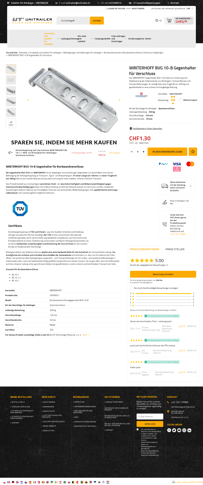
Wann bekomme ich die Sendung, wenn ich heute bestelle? (178, 186)
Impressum (79, 402)
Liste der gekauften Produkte (52, 416)
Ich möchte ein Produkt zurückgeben (22, 417)
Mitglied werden (147, 396)
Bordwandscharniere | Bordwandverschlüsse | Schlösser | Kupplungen (133, 52)
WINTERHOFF (176, 93)
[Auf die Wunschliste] (193, 152)
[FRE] (9, 482)
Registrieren (138, 8)
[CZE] (26, 482)
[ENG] (17, 482)
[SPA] (30, 482)
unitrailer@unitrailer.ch (78, 3)
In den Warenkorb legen (167, 151)
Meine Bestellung (21, 397)
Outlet (148, 38)
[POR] (82, 482)
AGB (76, 417)
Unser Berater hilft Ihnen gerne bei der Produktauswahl (178, 224)
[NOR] (47, 482)
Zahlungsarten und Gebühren (82, 411)
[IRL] (56, 482)
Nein (192, 326)
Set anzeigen (114, 153)
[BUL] (99, 482)
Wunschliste (49, 411)
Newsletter (48, 431)
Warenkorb (48, 407)
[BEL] (73, 482)
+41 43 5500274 (113, 3)
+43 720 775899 (177, 234)
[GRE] (103, 482)
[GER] (13, 482)
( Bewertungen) (190, 100)
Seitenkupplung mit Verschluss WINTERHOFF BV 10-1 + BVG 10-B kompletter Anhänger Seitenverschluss (41, 152)
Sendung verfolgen (21, 407)
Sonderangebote (136, 38)
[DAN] (39, 482)
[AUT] (60, 482)
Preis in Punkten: (177, 200)
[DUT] (21, 482)
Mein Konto (49, 397)
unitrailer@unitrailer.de (183, 407)
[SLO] (69, 482)
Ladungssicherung (69, 38)
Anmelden (150, 423)
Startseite (23, 52)
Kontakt (175, 3)
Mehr (85, 334)
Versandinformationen (85, 406)
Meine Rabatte (49, 426)
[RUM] (43, 482)
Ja (183, 326)
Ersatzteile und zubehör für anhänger (49, 38)
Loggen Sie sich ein (116, 8)
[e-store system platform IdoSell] (187, 482)
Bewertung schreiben (163, 274)
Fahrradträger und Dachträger (118, 39)
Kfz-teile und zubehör (82, 39)
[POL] (4, 482)
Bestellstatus (18, 402)
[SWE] (65, 482)
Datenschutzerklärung (85, 422)
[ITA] (34, 482)
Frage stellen (174, 249)
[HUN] (108, 482)
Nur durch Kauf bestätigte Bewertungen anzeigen (156, 288)
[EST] (95, 482)
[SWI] (77, 482)
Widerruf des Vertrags (85, 426)
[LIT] (86, 482)
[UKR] (52, 482)
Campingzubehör (103, 38)
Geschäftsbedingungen (54, 421)
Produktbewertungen (144, 249)
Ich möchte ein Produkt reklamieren (22, 411)
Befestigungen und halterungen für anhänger (82, 52)
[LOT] (90, 482)
